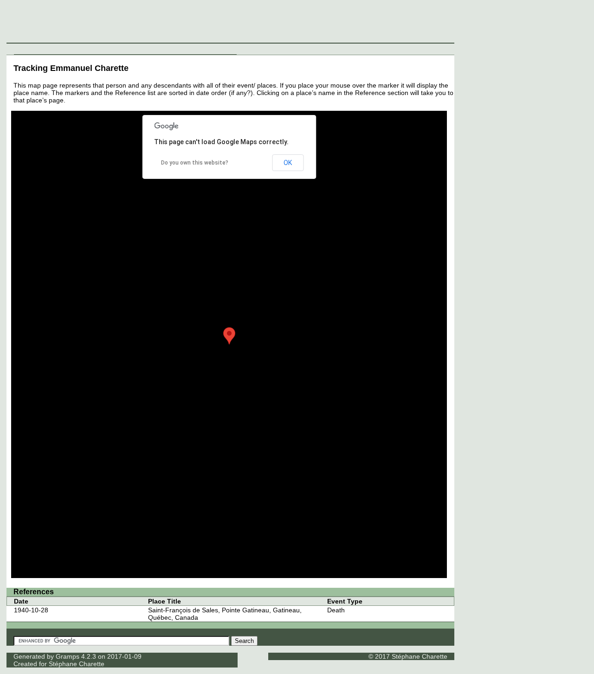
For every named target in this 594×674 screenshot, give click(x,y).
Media (166, 48)
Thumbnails (193, 48)
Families (92, 48)
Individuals (30, 48)
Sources (142, 48)
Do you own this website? (194, 162)
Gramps (67, 656)
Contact (223, 48)
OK (288, 162)
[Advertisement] (423, 23)
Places (117, 48)
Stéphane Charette (76, 664)
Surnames (63, 48)
